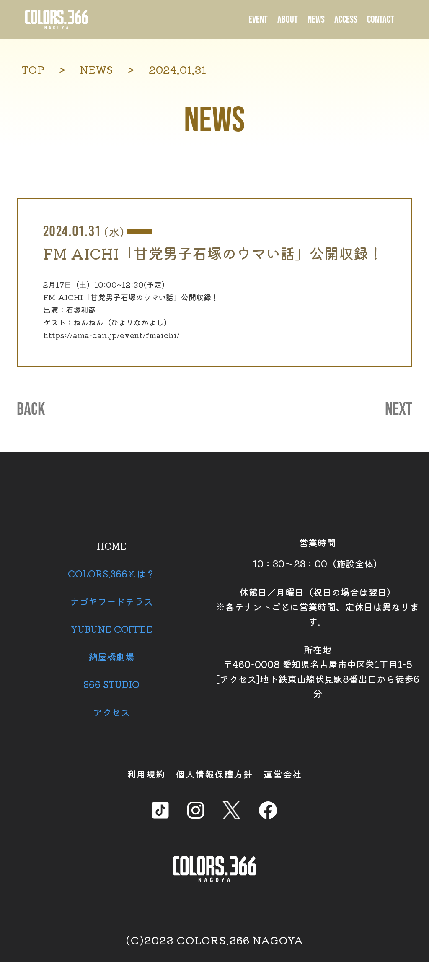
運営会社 (283, 773)
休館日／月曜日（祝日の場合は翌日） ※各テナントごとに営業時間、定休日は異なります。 (317, 606)
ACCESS (345, 19)
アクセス (111, 711)
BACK (31, 410)
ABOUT (287, 19)
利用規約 (146, 773)
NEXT (398, 410)
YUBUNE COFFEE (111, 628)
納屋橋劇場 (111, 656)
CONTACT (380, 19)
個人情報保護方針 (214, 773)
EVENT (258, 19)
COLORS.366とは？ (111, 573)
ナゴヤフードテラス (111, 601)
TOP (32, 69)
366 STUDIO (111, 684)
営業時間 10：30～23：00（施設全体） (317, 553)
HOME (112, 545)
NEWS (316, 19)
